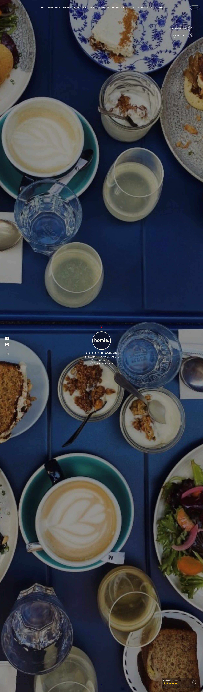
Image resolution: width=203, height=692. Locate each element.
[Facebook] (7, 338)
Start (41, 7)
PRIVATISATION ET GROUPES (143, 7)
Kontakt (163, 7)
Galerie (67, 7)
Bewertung (80, 7)
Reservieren (54, 7)
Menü (92, 7)
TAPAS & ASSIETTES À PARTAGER (112, 7)
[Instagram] (7, 344)
